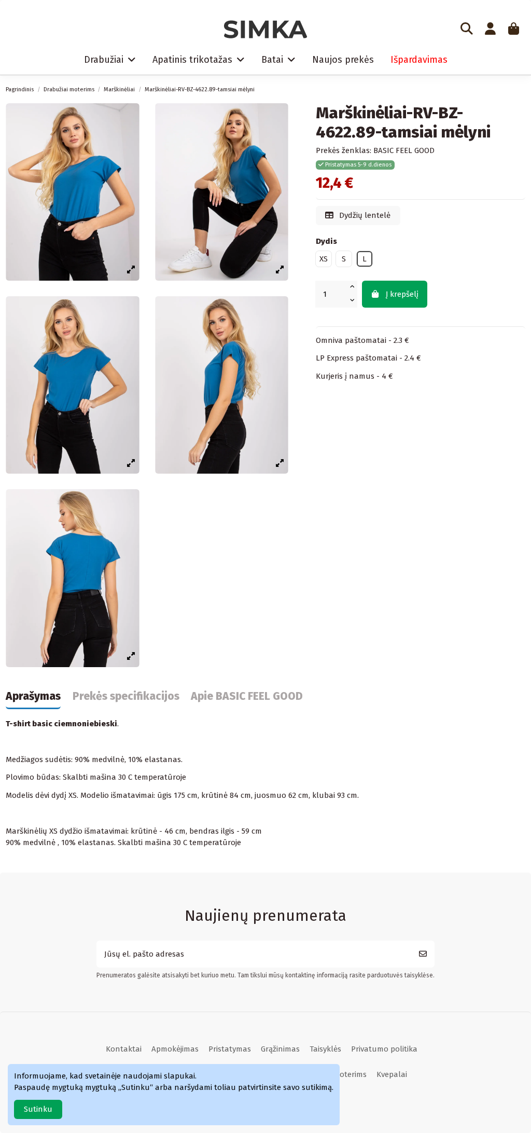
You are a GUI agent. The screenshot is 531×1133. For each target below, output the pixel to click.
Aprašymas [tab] (33, 696)
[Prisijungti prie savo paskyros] (490, 29)
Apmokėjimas (175, 1049)
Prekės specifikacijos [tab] (126, 696)
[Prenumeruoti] (423, 954)
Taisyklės (325, 1049)
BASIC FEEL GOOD (404, 150)
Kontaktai (124, 1049)
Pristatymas (229, 1049)
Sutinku (38, 1109)
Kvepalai (391, 1074)
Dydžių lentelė (363, 215)
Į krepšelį (402, 294)
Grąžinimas (280, 1049)
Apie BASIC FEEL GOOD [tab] (247, 696)
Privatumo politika (384, 1049)
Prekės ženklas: (343, 150)
